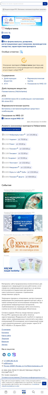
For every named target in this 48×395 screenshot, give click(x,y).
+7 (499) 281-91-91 (11, 361)
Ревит (12, 144)
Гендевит (12, 158)
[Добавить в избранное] (3, 28)
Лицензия (5, 339)
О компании (6, 329)
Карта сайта (6, 336)
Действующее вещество (10, 79)
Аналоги (6, 37)
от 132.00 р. (25, 163)
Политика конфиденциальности (32, 377)
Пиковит (13, 149)
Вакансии (5, 342)
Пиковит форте (16, 177)
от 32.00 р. (23, 153)
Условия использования (10, 377)
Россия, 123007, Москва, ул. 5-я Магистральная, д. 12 (23, 366)
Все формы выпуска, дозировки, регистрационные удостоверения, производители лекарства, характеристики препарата (24, 44)
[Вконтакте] (4, 354)
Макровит (14, 167)
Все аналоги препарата (11, 129)
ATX (6, 84)
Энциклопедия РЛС (10, 9)
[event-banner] (22, 244)
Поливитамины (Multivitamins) (14, 91)
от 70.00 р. (22, 139)
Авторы (4, 345)
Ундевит (13, 139)
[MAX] (13, 354)
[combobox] (22, 3)
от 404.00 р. (31, 177)
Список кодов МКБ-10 (14, 118)
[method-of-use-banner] (22, 21)
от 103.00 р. (25, 149)
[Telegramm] (9, 354)
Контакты (5, 333)
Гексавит (13, 153)
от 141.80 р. (32, 135)
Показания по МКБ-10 (36, 84)
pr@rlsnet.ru (8, 363)
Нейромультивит (17, 135)
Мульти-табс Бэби (17, 172)
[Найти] (45, 3)
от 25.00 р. (20, 144)
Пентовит (13, 163)
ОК (44, 383)
